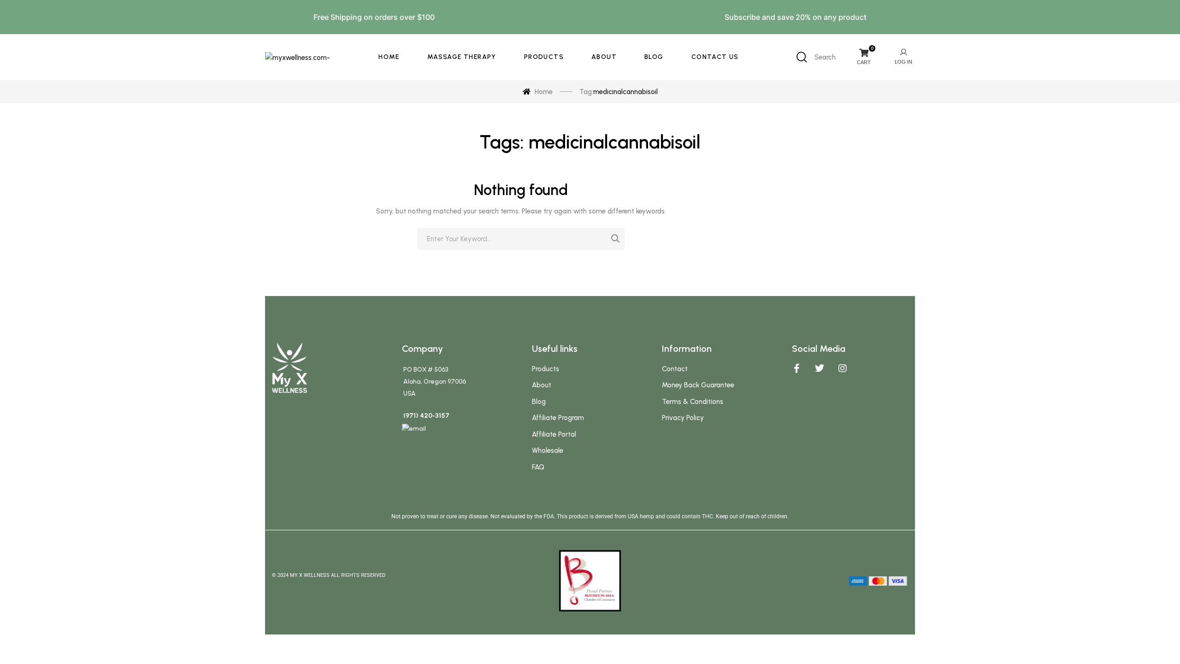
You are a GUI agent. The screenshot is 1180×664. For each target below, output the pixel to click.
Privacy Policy (683, 418)
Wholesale (547, 450)
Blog (539, 401)
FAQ (538, 467)
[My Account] (903, 57)
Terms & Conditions (692, 401)
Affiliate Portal (554, 434)
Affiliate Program (558, 418)
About (541, 385)
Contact (675, 369)
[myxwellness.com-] (297, 57)
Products (545, 369)
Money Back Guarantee (698, 385)
